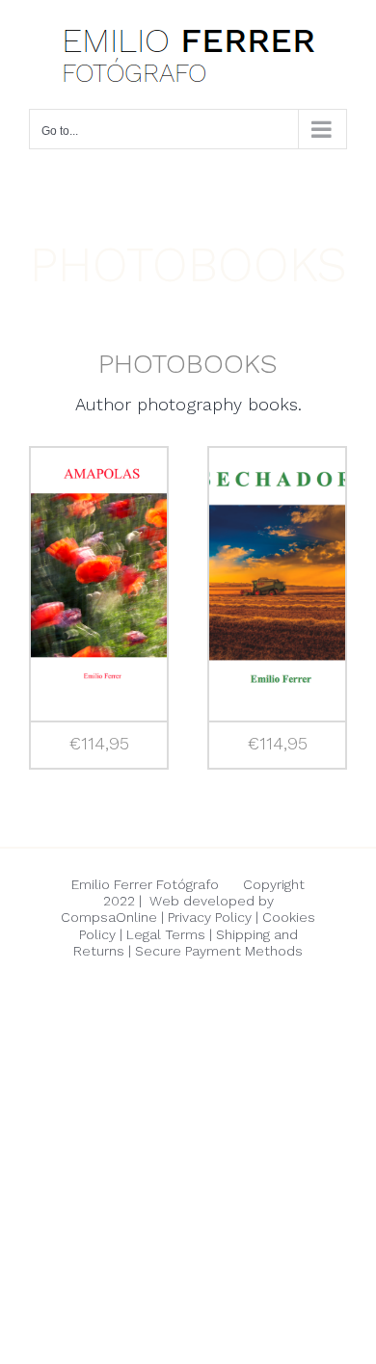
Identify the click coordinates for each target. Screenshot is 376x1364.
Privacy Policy (210, 917)
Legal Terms (165, 934)
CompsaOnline (109, 917)
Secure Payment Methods (219, 950)
